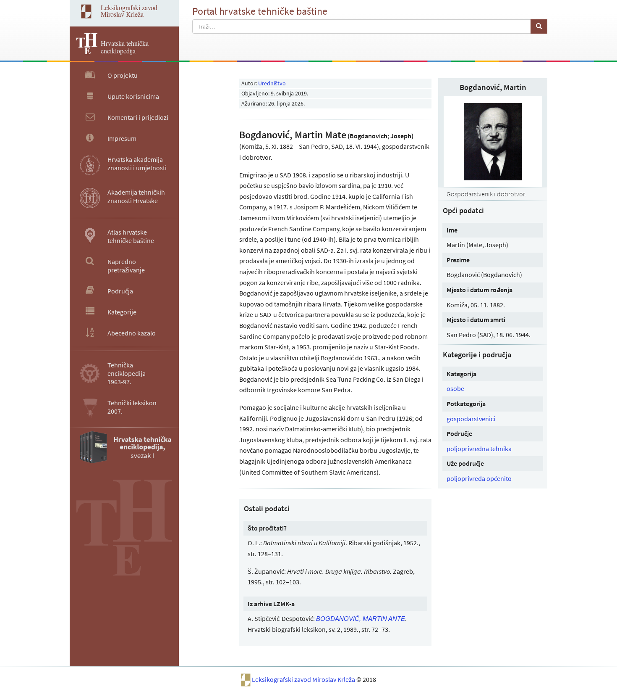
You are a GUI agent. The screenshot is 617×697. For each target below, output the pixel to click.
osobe (455, 388)
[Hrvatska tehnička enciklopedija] (83, 52)
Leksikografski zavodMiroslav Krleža (129, 10)
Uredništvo (272, 83)
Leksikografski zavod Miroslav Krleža (304, 679)
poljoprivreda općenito (479, 478)
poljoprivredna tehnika (479, 448)
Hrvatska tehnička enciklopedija (125, 47)
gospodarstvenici (471, 419)
